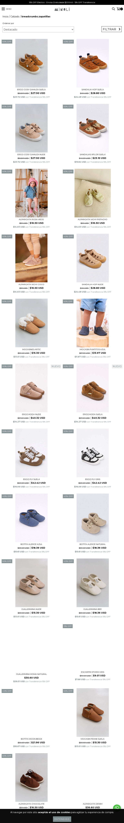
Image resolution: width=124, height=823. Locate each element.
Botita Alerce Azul (31, 544)
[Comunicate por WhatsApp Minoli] (117, 808)
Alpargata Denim (92, 804)
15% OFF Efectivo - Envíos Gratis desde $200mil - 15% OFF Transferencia (62, 2)
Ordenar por (8, 23)
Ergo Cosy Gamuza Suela (31, 89)
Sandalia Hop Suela (93, 89)
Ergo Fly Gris (92, 479)
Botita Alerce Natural (93, 544)
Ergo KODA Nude (31, 414)
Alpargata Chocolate (31, 804)
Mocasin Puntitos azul (93, 349)
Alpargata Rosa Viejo (31, 219)
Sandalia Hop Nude (92, 284)
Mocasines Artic (31, 349)
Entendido (62, 819)
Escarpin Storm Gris (92, 672)
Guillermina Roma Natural (31, 674)
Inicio (5, 16)
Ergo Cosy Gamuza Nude (31, 154)
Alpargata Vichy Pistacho (92, 219)
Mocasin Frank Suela (92, 739)
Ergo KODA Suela (93, 414)
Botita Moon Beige (31, 739)
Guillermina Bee (92, 609)
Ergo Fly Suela (31, 479)
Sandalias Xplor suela (93, 154)
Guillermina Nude (31, 609)
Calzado (14, 16)
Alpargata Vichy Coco (31, 284)
